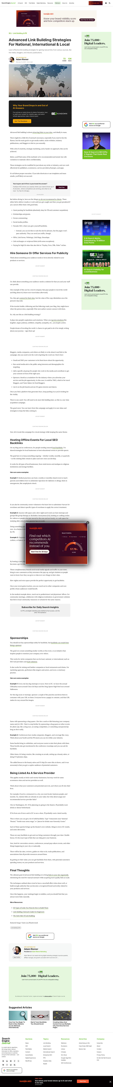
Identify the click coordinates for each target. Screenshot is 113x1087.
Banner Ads (82, 1049)
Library (63, 1049)
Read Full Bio (17, 957)
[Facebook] (14, 1061)
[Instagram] (6, 1064)
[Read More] (96, 228)
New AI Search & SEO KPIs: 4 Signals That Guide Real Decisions (96, 154)
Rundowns (64, 1046)
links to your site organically (58, 875)
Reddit (45, 1064)
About (98, 1046)
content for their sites (27, 298)
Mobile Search (47, 1049)
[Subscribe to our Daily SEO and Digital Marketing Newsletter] (106, 3)
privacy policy (48, 996)
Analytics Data (47, 1061)
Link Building (47, 1043)
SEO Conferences (66, 1063)
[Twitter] (18, 1061)
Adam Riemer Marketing (39, 951)
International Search (49, 1052)
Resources (50, 3)
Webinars (57, 3)
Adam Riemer (22, 59)
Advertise (71, 3)
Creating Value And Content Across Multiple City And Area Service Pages (62, 1024)
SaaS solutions (32, 662)
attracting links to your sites (42, 132)
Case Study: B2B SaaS (85, 1046)
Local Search (47, 1046)
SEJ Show (64, 1055)
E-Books (63, 1052)
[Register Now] (96, 141)
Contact (99, 1049)
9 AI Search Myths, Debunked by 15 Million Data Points (94, 240)
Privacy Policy (101, 1055)
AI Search (20, 3)
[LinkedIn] (6, 1061)
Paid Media (32, 3)
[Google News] (3, 1061)
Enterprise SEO (47, 1055)
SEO (26, 3)
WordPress (28, 1061)
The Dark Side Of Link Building (24, 916)
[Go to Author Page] (11, 59)
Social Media (29, 1055)
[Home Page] (9, 3)
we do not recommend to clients (49, 199)
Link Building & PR (15, 927)
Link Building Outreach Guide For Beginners (28, 912)
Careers (99, 1052)
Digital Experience (30, 1058)
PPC (44, 1058)
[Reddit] (10, 1064)
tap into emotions (57, 320)
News (27, 1043)
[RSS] (14, 1064)
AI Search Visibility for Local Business (94, 270)
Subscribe (100, 1043)
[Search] (109, 3)
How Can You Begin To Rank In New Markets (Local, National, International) (17, 1024)
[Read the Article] (18, 1015)
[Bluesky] (3, 1064)
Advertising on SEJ (84, 1043)
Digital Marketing (41, 3)
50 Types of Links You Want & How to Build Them (30, 908)
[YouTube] (10, 1061)
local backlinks (57, 448)
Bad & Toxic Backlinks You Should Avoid (39, 1023)
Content (27, 1052)
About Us (64, 3)
